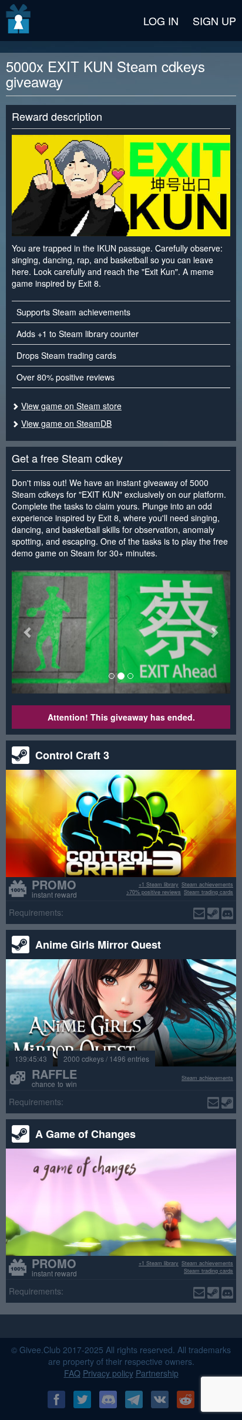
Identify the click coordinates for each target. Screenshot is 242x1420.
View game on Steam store (71, 406)
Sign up (214, 20)
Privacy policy (108, 1373)
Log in (161, 20)
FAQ (72, 1373)
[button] (28, 631)
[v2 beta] (19, 20)
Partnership (157, 1373)
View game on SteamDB (66, 423)
